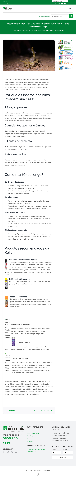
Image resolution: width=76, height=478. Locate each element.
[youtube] (62, 3)
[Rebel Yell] (38, 474)
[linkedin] (65, 3)
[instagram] (59, 3)
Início (13, 30)
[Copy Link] (51, 410)
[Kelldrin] (7, 8)
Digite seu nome (55, 448)
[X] (38, 410)
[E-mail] (48, 410)
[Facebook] (34, 410)
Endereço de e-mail (67, 448)
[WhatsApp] (41, 410)
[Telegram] (44, 410)
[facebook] (55, 3)
